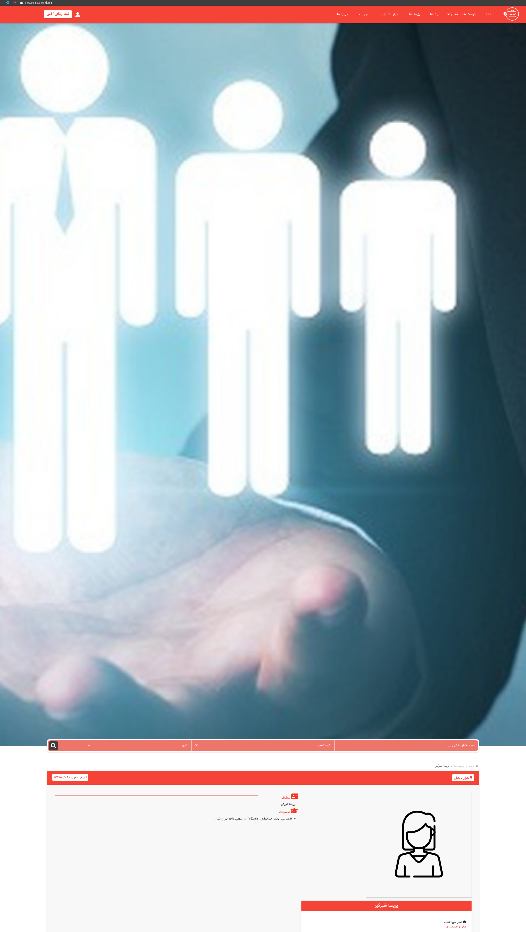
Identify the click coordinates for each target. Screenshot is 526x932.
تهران (466, 777)
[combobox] (263, 745)
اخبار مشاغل (390, 14)
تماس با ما (365, 14)
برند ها (434, 14)
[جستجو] (66, 745)
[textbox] (263, 744)
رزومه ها (414, 14)
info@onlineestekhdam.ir (38, 3)
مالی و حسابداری (456, 926)
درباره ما (342, 14)
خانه (488, 14)
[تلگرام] (9, 3)
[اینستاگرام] (16, 3)
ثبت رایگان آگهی (58, 14)
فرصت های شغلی (463, 14)
